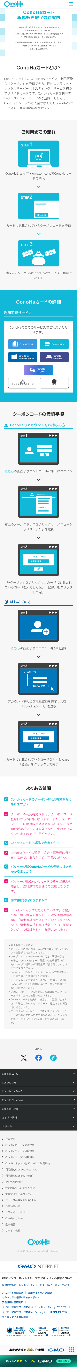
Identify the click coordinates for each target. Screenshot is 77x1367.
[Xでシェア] (24, 1058)
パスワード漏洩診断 (12, 1292)
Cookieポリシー (14, 1218)
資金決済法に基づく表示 (18, 1193)
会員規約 (10, 1138)
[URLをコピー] (53, 1058)
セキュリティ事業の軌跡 (15, 1316)
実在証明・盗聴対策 (12, 1302)
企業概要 (10, 1224)
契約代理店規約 (14, 1181)
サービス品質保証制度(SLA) (20, 1200)
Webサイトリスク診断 (40, 1292)
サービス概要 (12, 1230)
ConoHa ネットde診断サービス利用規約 (27, 1163)
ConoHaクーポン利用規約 (19, 1157)
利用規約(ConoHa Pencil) (19, 1175)
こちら (9, 471)
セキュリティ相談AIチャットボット (21, 1297)
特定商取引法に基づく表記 (20, 1187)
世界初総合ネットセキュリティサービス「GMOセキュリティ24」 (36, 1285)
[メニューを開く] (70, 4)
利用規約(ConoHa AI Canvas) (21, 1169)
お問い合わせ (12, 1206)
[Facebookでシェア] (38, 1058)
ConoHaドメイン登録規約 (19, 1145)
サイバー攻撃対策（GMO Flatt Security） (24, 1312)
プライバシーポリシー (17, 1212)
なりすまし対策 (58, 1312)
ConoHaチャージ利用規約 (19, 1151)
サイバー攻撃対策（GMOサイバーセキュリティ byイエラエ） (34, 1307)
